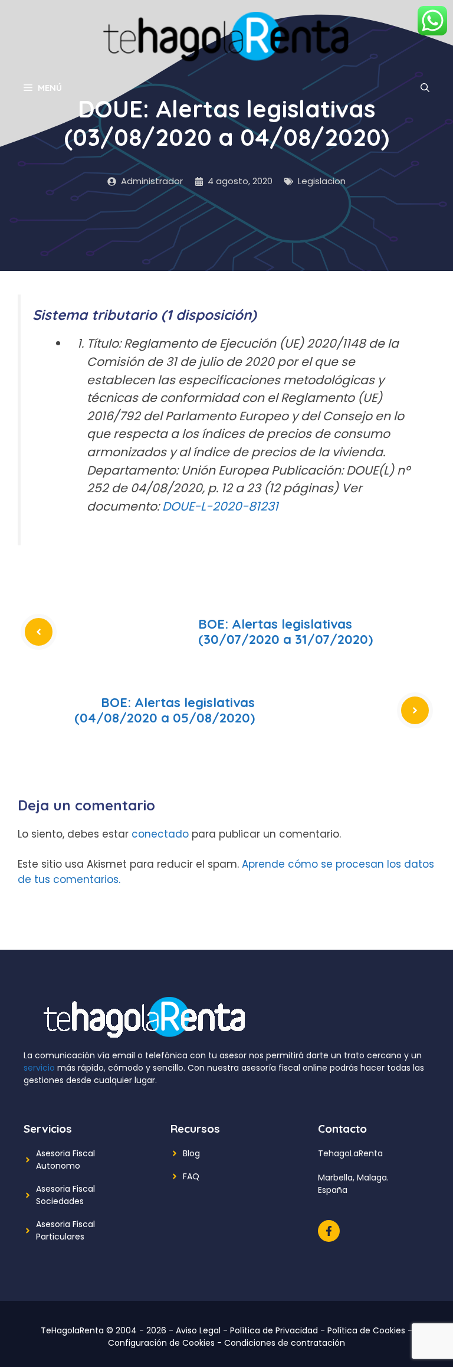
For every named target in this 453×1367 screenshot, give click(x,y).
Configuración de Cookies (161, 1343)
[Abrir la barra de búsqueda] (425, 88)
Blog (191, 1153)
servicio (39, 1068)
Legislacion (322, 181)
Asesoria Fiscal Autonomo (65, 1159)
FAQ (191, 1176)
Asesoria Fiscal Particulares (65, 1230)
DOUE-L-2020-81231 (220, 506)
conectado (160, 834)
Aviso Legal (198, 1330)
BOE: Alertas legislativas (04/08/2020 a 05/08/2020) (164, 710)
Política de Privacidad (274, 1330)
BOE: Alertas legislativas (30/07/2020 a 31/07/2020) (285, 631)
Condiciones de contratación (284, 1343)
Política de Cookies (366, 1330)
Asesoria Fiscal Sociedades (65, 1195)
